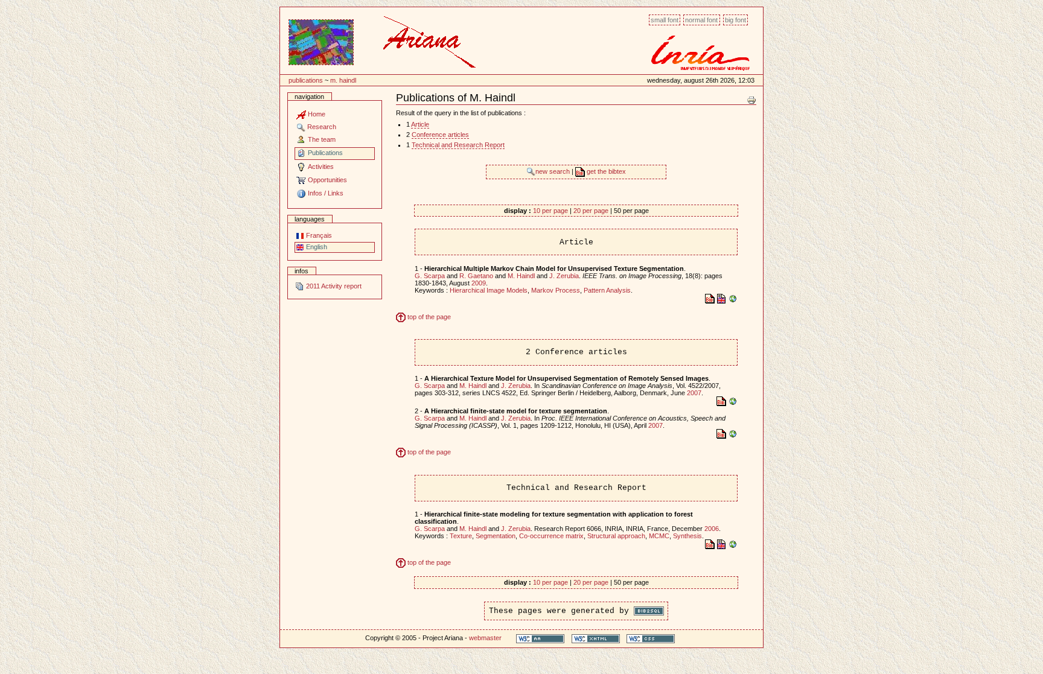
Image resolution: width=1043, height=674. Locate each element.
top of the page (428, 316)
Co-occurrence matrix (551, 535)
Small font (664, 20)
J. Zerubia (564, 275)
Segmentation (495, 535)
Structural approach (616, 535)
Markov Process (555, 290)
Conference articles (440, 134)
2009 (478, 283)
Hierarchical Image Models (489, 290)
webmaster (485, 637)
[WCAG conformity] (540, 638)
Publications (306, 80)
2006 (711, 528)
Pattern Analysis (607, 290)
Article (420, 124)
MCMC (659, 535)
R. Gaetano (476, 275)
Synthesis (687, 535)
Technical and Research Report (458, 144)
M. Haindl (343, 80)
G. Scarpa (430, 275)
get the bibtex (605, 171)
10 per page (550, 210)
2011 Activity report (333, 286)
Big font (735, 20)
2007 (694, 392)
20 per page (590, 210)
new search (553, 171)
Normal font (701, 20)
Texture (461, 535)
